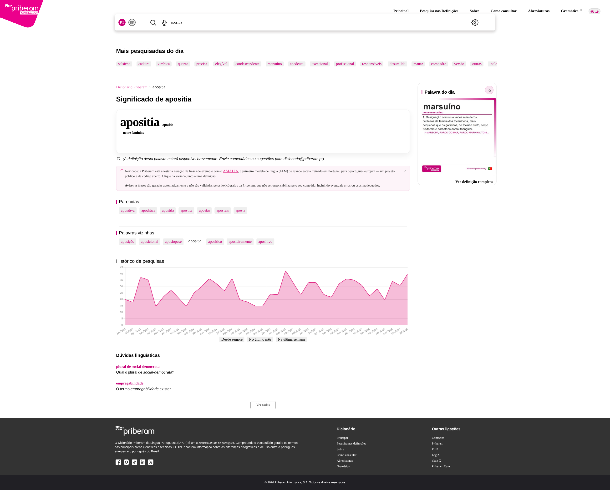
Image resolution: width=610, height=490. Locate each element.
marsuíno (275, 64)
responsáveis (372, 64)
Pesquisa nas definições (351, 443)
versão (459, 64)
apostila (168, 210)
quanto (183, 64)
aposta (240, 210)
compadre (438, 64)
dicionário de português (215, 443)
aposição (127, 242)
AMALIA (230, 171)
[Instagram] (126, 465)
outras (477, 64)
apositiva (128, 210)
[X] (150, 465)
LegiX (436, 455)
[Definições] (475, 22)
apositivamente (240, 242)
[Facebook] (118, 465)
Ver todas (263, 405)
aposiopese (173, 242)
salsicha (124, 64)
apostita (187, 210)
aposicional (149, 242)
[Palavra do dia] (489, 90)
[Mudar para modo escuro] (594, 11)
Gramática (570, 11)
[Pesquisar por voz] (164, 22)
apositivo (265, 242)
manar (418, 64)
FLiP (435, 449)
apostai (204, 210)
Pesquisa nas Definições (439, 11)
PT (122, 22)
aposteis (223, 210)
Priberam (437, 443)
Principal (400, 11)
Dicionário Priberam (131, 87)
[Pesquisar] (153, 22)
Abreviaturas (538, 11)
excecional (320, 64)
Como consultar (504, 11)
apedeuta (297, 64)
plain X (436, 460)
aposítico (215, 242)
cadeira (143, 64)
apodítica (148, 210)
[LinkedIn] (142, 465)
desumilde (398, 64)
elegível (221, 64)
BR (132, 22)
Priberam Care (441, 466)
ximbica (164, 64)
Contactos (438, 437)
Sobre (474, 11)
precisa (201, 64)
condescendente (247, 64)
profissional (345, 64)
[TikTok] (134, 465)
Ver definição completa (474, 182)
